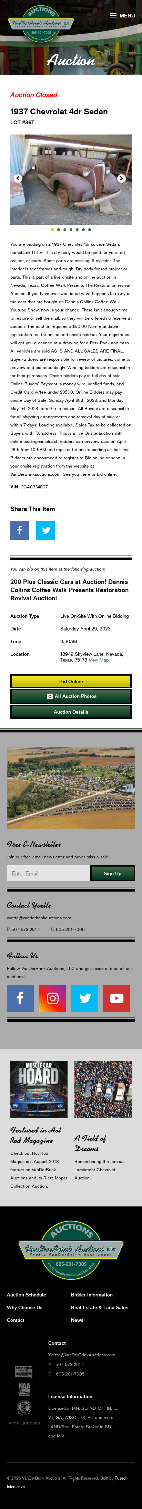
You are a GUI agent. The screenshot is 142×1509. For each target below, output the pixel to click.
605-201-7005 (70, 929)
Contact (15, 1320)
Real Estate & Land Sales (99, 1307)
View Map (99, 660)
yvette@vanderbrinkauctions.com (39, 917)
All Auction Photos (72, 696)
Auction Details (71, 712)
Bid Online (71, 681)
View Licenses (24, 1422)
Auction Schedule (26, 1294)
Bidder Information (92, 1294)
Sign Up (112, 873)
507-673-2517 (25, 929)
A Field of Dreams (90, 1143)
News (77, 1320)
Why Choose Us (24, 1307)
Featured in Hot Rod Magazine (35, 1135)
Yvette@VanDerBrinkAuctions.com (81, 1354)
